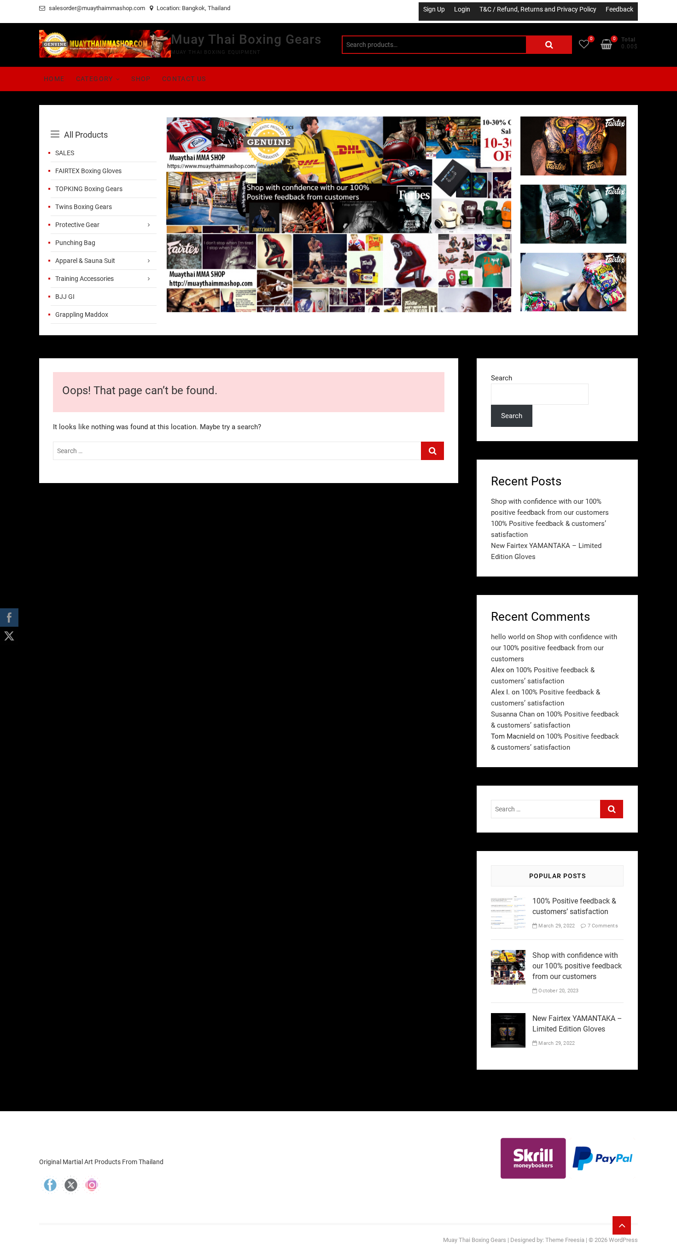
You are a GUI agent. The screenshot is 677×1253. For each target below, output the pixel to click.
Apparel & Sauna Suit (85, 260)
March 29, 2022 (556, 926)
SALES (64, 153)
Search (549, 44)
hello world (508, 637)
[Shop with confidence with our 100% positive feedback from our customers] (338, 122)
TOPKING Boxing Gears (89, 188)
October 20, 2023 (557, 991)
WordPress (623, 1239)
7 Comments (602, 926)
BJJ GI (65, 296)
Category (94, 78)
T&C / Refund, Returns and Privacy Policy (537, 9)
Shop (141, 78)
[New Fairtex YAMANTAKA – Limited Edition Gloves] (508, 1018)
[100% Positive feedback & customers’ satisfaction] (508, 901)
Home (54, 78)
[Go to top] (622, 1225)
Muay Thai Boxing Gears (246, 39)
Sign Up (434, 9)
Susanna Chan (513, 714)
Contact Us (184, 78)
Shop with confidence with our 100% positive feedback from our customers (554, 648)
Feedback (619, 9)
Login (462, 9)
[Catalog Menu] (103, 124)
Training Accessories (84, 278)
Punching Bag (75, 242)
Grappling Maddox (81, 314)
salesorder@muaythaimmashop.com (96, 8)
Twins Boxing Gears (83, 206)
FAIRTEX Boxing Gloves (88, 171)
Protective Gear (77, 224)
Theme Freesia (564, 1239)
